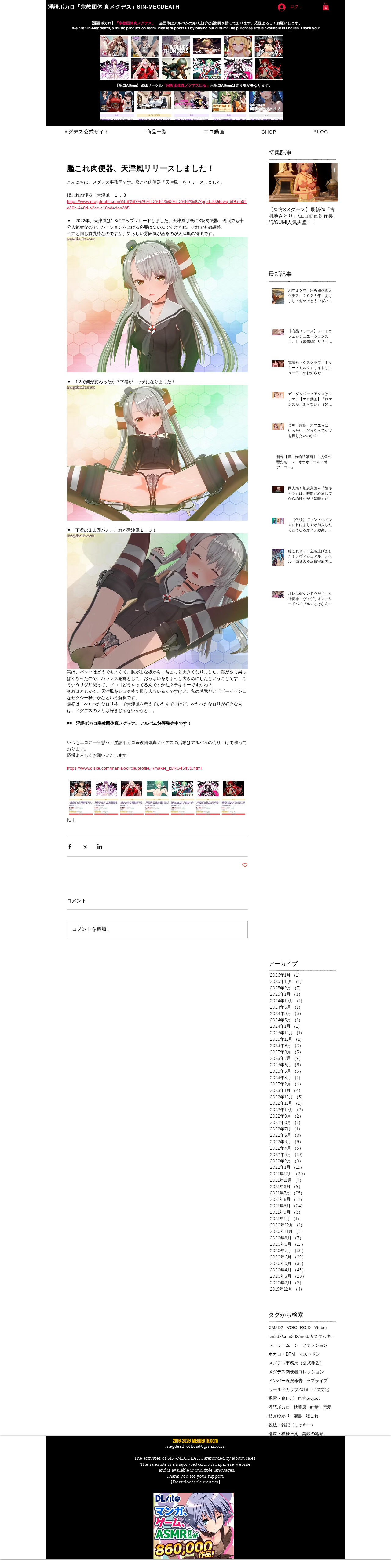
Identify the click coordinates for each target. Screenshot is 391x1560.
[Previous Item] (278, 182)
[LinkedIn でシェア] (100, 846)
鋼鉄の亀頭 (312, 1433)
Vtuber (320, 1327)
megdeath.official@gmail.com (195, 1447)
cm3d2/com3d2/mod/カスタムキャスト (302, 1336)
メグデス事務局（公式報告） (296, 1362)
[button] (326, 6)
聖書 (298, 1416)
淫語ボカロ (279, 1407)
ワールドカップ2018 (288, 1389)
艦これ (312, 1416)
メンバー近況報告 (286, 1380)
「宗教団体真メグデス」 (135, 23)
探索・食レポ (281, 1398)
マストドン (309, 1354)
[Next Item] (328, 182)
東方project (309, 1398)
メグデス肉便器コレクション (296, 1371)
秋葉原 (300, 1407)
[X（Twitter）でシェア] (85, 846)
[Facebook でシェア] (70, 846)
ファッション (315, 1345)
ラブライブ (317, 1380)
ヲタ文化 (320, 1389)
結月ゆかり (279, 1416)
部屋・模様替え (283, 1433)
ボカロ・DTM (282, 1354)
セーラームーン (283, 1345)
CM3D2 (276, 1327)
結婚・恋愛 (320, 1407)
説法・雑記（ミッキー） (292, 1424)
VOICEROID (299, 1327)
